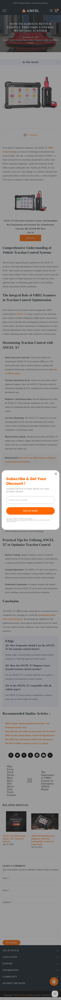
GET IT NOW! (30, 511)
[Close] (55, 473)
